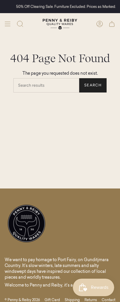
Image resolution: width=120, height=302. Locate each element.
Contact (108, 300)
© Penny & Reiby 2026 (22, 300)
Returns (90, 300)
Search (93, 85)
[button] (20, 23)
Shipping (72, 300)
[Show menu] (7, 23)
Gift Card (52, 300)
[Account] (99, 23)
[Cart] (111, 23)
